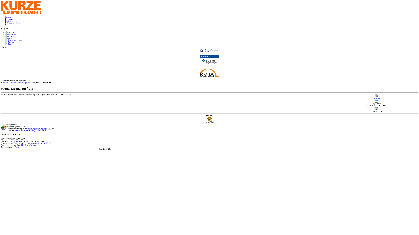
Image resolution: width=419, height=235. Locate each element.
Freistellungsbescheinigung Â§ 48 (39, 129)
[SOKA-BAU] (209, 76)
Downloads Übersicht (8, 83)
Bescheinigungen (24, 83)
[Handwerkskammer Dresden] (209, 52)
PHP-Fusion (14, 141)
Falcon (17, 147)
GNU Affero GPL (42, 143)
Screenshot (376, 98)
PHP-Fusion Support (28, 145)
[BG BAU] (209, 66)
